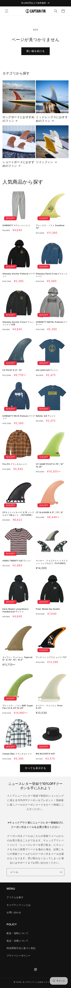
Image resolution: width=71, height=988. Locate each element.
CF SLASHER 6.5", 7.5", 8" (49, 512)
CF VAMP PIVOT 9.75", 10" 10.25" (50, 465)
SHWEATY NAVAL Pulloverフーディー (52, 323)
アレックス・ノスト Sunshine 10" (50, 226)
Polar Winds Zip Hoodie (48, 609)
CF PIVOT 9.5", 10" (12, 370)
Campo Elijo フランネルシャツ (17, 753)
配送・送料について (17, 933)
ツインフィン (44, 162)
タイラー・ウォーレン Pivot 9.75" (49, 706)
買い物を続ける (35, 51)
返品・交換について (17, 940)
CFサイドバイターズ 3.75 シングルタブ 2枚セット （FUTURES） (18, 513)
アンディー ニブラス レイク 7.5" (51, 657)
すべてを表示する (35, 768)
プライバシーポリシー (19, 955)
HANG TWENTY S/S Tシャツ (16, 560)
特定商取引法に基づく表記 (21, 948)
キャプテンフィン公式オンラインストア (39, 982)
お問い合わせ (14, 912)
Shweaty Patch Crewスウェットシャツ (52, 275)
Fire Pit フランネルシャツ (14, 464)
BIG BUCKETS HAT (45, 753)
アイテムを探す (15, 897)
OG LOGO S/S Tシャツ (47, 370)
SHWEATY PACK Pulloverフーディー (18, 417)
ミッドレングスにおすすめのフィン (52, 118)
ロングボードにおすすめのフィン (18, 118)
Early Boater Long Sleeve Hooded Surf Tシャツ (15, 610)
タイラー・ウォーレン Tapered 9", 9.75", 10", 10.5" (17, 658)
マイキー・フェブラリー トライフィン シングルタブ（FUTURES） (52, 562)
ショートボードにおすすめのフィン (18, 163)
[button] (6, 11)
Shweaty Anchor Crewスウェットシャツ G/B (18, 323)
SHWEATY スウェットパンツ (16, 225)
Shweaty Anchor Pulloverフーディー (18, 275)
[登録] (60, 872)
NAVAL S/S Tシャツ (45, 416)
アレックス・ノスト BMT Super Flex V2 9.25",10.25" (17, 706)
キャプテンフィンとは (19, 904)
